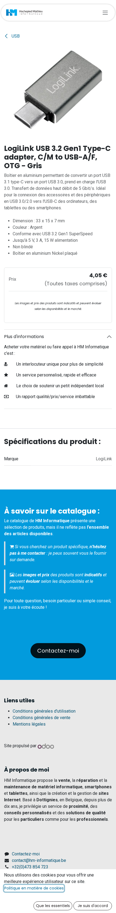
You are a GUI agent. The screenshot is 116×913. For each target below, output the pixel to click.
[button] (58, 308)
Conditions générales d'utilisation (44, 711)
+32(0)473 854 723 (30, 866)
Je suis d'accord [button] (93, 905)
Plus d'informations (24, 336)
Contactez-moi (58, 650)
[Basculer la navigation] (105, 12)
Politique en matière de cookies (34, 888)
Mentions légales (29, 724)
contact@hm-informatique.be (39, 860)
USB (15, 36)
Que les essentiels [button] (53, 905)
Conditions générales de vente (41, 717)
